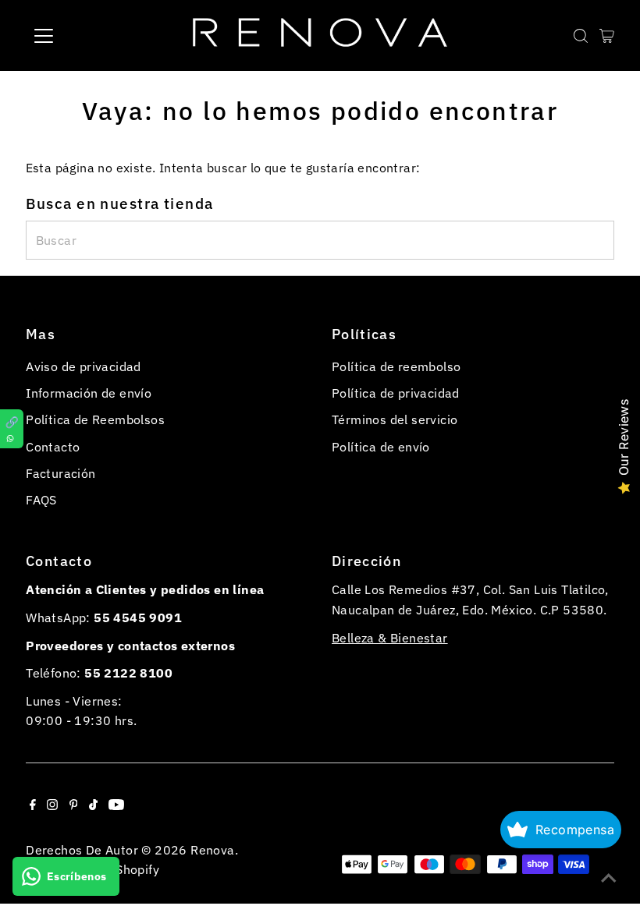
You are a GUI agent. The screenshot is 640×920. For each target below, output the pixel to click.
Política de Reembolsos (95, 419)
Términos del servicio (394, 419)
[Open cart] (606, 36)
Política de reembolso (396, 366)
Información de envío (88, 393)
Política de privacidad (396, 393)
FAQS (41, 500)
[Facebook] (33, 805)
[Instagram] (52, 805)
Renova (212, 850)
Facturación (60, 473)
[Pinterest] (74, 805)
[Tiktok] (93, 805)
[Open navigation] (95, 35)
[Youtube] (116, 805)
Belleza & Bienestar (390, 638)
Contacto (53, 447)
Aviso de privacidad (83, 366)
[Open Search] (581, 36)
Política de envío (381, 447)
